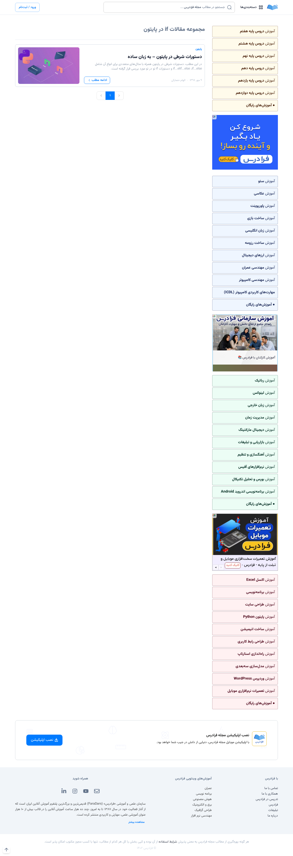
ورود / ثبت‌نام (27, 7)
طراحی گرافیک (203, 810)
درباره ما (273, 815)
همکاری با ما (270, 793)
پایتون (198, 49)
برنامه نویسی (204, 793)
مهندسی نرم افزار (201, 815)
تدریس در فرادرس (267, 799)
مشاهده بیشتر (136, 822)
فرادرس (273, 804)
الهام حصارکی (178, 80)
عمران (208, 788)
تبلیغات (273, 810)
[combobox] (166, 7)
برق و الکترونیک (202, 804)
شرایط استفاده (168, 841)
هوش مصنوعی (202, 799)
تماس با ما (271, 788)
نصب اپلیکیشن (42, 740)
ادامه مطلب (99, 80)
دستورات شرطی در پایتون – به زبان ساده (165, 57)
